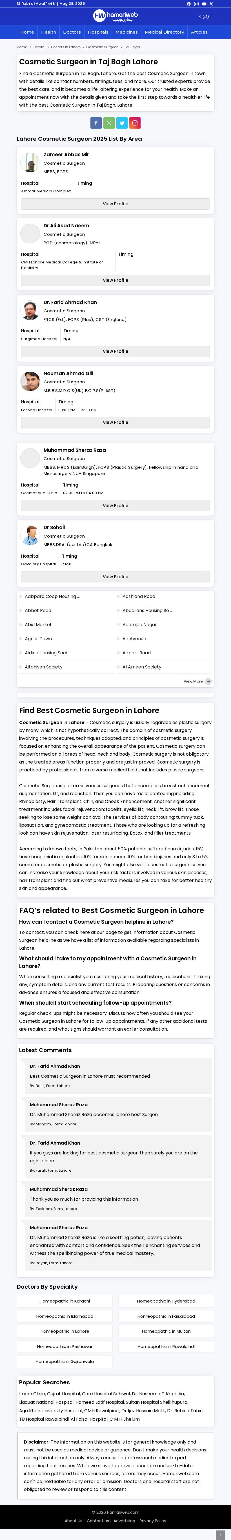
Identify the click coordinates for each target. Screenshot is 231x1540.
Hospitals (98, 32)
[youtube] (204, 3)
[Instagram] (196, 3)
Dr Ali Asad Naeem (66, 225)
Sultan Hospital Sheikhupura (156, 1402)
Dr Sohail (54, 527)
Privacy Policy (153, 1521)
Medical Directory (164, 32)
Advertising (124, 1521)
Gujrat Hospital (63, 1394)
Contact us (98, 1521)
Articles (199, 32)
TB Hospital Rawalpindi (44, 1419)
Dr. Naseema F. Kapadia (158, 1394)
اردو (206, 16)
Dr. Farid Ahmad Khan (70, 302)
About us (73, 1521)
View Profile (115, 204)
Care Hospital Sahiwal (106, 1394)
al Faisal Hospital (89, 1419)
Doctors (72, 32)
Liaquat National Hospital (46, 1402)
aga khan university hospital (50, 1410)
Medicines (126, 32)
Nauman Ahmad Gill (69, 373)
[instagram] (135, 123)
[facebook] (189, 3)
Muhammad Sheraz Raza (75, 450)
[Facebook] (96, 123)
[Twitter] (122, 123)
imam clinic (32, 1394)
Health (48, 32)
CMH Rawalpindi (101, 1410)
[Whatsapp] (109, 123)
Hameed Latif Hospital (99, 1402)
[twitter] (211, 3)
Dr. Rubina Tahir (184, 1410)
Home (27, 32)
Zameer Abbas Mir (66, 154)
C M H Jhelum (125, 1419)
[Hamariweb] (115, 16)
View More (194, 681)
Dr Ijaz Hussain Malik (143, 1410)
